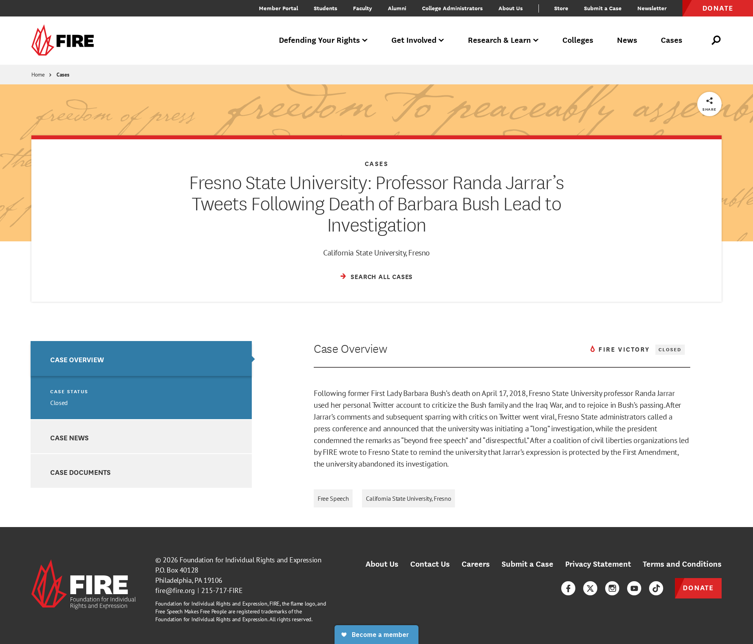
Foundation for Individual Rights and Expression (250, 559)
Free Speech (333, 498)
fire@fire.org (175, 590)
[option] (141, 380)
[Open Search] (716, 40)
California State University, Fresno (408, 498)
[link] (65, 40)
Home (38, 74)
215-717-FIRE (222, 590)
